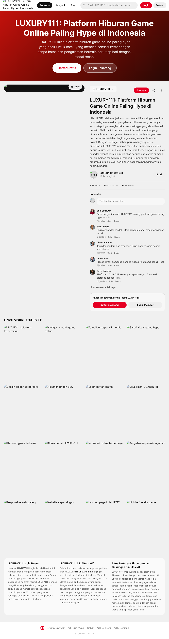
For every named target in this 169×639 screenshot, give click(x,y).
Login (146, 5)
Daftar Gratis (67, 68)
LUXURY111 (81, 634)
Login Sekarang (100, 68)
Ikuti (159, 174)
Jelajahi (60, 5)
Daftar (160, 5)
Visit (77, 86)
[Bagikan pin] (154, 90)
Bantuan (90, 628)
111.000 (91, 634)
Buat (73, 5)
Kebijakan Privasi (76, 628)
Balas (116, 221)
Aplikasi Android (121, 628)
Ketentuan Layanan (56, 628)
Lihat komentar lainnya (103, 287)
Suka (109, 221)
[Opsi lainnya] (161, 90)
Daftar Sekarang (110, 304)
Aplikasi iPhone (104, 628)
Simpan (17, 86)
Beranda (45, 5)
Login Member (145, 304)
